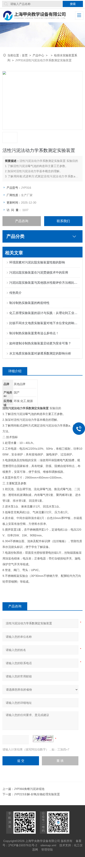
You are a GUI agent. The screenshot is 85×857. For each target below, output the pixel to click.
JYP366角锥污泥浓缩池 (29, 789)
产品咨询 (21, 221)
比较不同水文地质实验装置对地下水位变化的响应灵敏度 (44, 323)
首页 (25, 55)
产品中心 (38, 55)
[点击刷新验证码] (43, 738)
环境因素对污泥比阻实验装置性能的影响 (37, 262)
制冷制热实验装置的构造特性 (29, 303)
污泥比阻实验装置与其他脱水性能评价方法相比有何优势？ (44, 282)
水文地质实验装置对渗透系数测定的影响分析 (40, 353)
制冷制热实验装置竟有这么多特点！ (34, 333)
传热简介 (15, 292)
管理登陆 (47, 849)
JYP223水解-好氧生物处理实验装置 (37, 794)
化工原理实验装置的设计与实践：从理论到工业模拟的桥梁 (44, 313)
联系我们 (63, 221)
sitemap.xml (48, 845)
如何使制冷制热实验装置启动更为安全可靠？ (40, 343)
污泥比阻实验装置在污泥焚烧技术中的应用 (38, 272)
